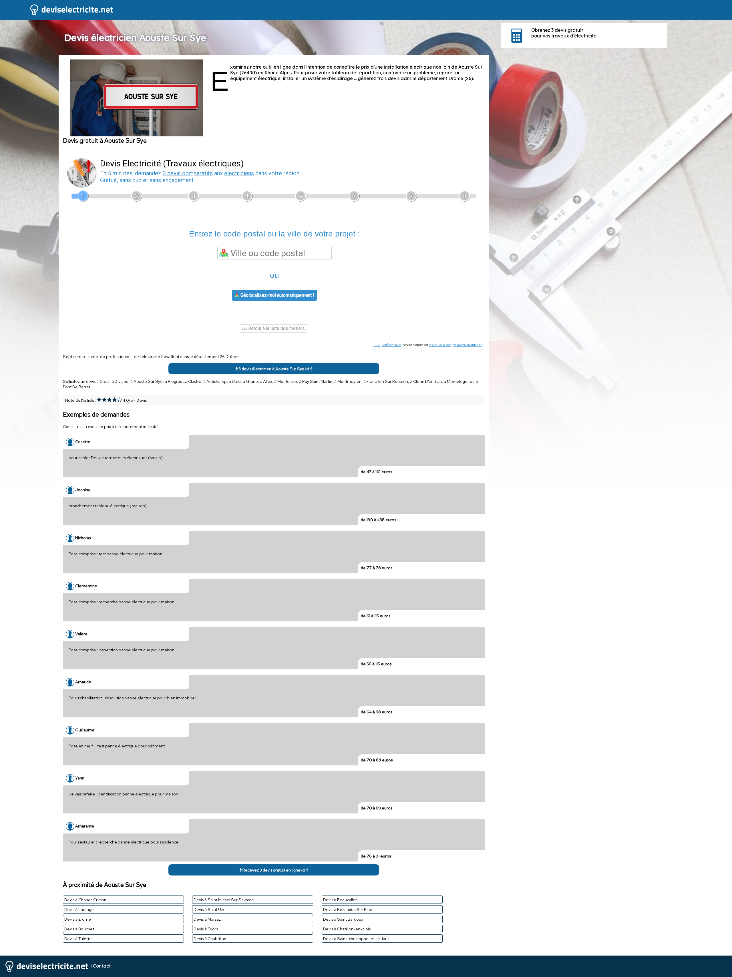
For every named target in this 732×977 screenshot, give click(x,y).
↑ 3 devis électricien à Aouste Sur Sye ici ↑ (273, 368)
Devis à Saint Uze (210, 909)
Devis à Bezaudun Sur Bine (347, 909)
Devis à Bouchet (79, 929)
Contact (102, 965)
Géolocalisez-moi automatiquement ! (276, 295)
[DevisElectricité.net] (57, 14)
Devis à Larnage (79, 909)
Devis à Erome (77, 919)
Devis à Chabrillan (210, 938)
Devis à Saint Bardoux (343, 919)
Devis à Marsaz (207, 919)
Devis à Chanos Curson (85, 899)
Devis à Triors (206, 929)
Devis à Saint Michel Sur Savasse (224, 899)
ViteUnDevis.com (440, 345)
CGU (376, 345)
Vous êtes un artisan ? (467, 345)
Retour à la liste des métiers (276, 328)
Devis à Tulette (78, 938)
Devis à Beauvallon (340, 899)
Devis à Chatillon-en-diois (347, 929)
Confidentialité (391, 345)
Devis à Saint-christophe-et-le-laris (356, 938)
